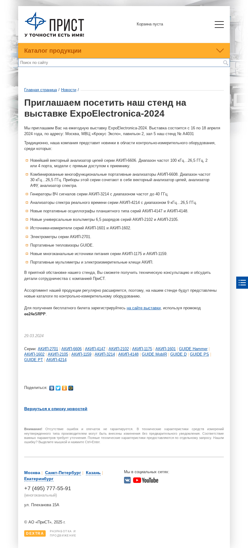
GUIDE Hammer (193, 349)
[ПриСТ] (54, 36)
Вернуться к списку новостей (55, 408)
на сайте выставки (144, 308)
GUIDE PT (33, 359)
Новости (68, 90)
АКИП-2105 (58, 354)
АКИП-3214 (105, 354)
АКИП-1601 (165, 349)
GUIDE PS (199, 354)
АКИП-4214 (56, 359)
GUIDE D (178, 354)
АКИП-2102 (119, 349)
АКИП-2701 (48, 349)
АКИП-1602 (34, 354)
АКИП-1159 (81, 354)
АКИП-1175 (142, 349)
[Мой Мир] (71, 388)
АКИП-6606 (71, 349)
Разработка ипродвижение (51, 533)
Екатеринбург (39, 478)
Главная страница (40, 90)
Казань (93, 472)
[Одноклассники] (64, 388)
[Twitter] (58, 388)
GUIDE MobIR (154, 354)
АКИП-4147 (95, 349)
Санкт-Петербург (63, 472)
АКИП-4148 (128, 354)
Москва (32, 472)
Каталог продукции (52, 50)
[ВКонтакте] (52, 388)
